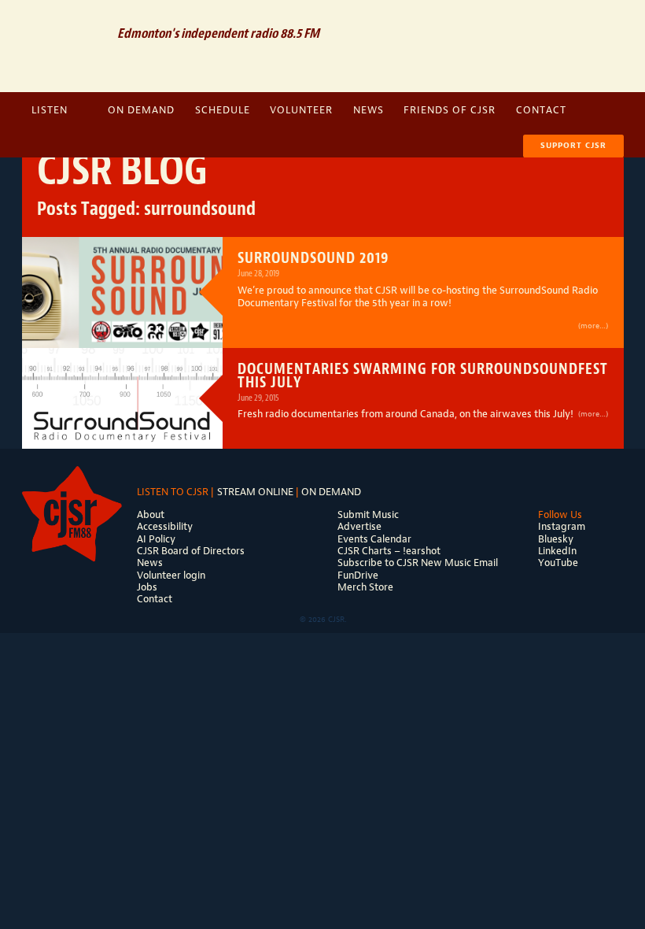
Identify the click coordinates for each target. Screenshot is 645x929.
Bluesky (555, 538)
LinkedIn (557, 550)
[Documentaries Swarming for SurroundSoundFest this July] (122, 398)
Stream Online (255, 491)
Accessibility (165, 526)
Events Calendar (374, 538)
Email (516, 19)
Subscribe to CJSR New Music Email (417, 562)
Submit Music (368, 514)
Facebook (574, 19)
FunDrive (357, 575)
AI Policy (156, 538)
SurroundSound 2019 (313, 258)
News (368, 109)
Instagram (601, 19)
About (150, 514)
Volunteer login (171, 575)
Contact (541, 109)
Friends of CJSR (450, 109)
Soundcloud (546, 19)
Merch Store (365, 586)
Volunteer (301, 109)
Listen (49, 109)
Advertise (359, 526)
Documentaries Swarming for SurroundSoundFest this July (423, 375)
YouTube (558, 562)
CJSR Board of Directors (191, 550)
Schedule (222, 109)
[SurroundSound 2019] (122, 275)
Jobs (147, 586)
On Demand (141, 109)
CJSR (63, 44)
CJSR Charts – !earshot (388, 550)
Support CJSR (573, 145)
